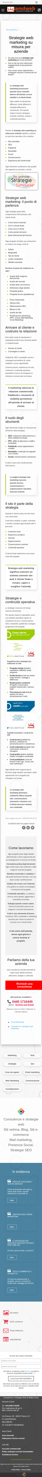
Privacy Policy (26, 1469)
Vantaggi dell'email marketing (20, 1215)
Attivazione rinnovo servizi (13, 1438)
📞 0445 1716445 (20, 1001)
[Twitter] (32, 827)
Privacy (28, 1371)
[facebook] (24, 827)
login (11, 2)
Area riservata (8, 1435)
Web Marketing (11, 30)
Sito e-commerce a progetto (19, 1273)
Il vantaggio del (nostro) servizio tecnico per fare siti (21, 1243)
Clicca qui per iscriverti (21, 1379)
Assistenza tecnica (10, 1455)
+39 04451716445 (12, 1406)
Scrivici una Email (24, 1005)
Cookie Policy (15, 1469)
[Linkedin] (28, 827)
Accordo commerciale (11, 1449)
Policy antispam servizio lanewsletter (17, 1452)
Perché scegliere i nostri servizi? (20, 1183)
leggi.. (12, 1200)
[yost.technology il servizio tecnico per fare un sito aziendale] (21, 1476)
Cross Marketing (17, 1022)
